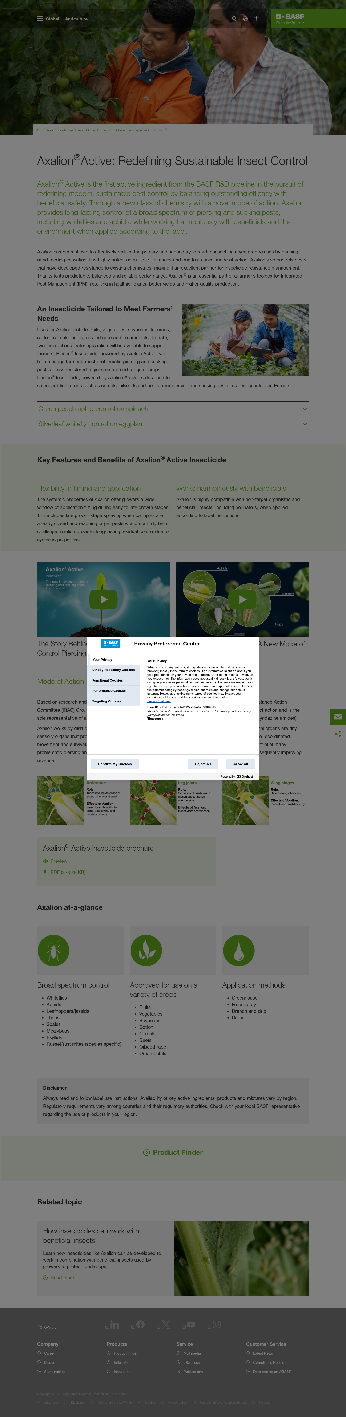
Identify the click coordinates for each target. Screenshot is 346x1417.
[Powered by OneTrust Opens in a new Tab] (239, 777)
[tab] (113, 659)
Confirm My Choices (115, 764)
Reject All (203, 764)
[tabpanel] (201, 692)
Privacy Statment (159, 701)
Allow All (240, 764)
